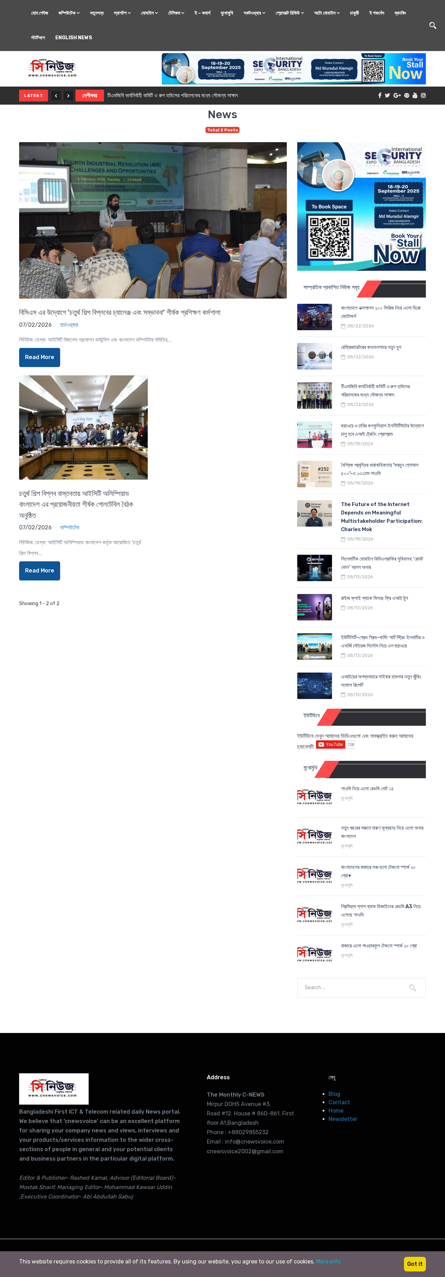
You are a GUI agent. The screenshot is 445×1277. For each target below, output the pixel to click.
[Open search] (433, 25)
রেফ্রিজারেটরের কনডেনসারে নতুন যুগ (371, 347)
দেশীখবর (89, 95)
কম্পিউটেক (67, 13)
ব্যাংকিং (400, 13)
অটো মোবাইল (325, 13)
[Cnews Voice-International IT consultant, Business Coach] (54, 1089)
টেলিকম (174, 13)
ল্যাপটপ (121, 13)
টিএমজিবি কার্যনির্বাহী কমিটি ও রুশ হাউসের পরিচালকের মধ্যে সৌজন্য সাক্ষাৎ (172, 95)
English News (73, 38)
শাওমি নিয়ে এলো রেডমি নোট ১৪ (367, 789)
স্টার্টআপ (38, 38)
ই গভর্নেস (377, 13)
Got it (415, 1264)
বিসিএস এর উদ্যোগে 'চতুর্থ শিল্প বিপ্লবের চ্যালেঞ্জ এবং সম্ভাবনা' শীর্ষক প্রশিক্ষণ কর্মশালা (119, 312)
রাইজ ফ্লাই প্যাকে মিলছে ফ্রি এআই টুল (374, 598)
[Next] (68, 95)
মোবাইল (148, 13)
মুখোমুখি (227, 13)
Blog (334, 1094)
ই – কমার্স (202, 13)
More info (328, 1261)
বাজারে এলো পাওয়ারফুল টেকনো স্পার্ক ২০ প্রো (379, 946)
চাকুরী (354, 13)
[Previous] (55, 95)
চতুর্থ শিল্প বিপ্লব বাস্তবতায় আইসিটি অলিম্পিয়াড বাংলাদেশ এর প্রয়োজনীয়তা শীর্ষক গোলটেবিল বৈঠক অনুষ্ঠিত (76, 504)
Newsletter (343, 1119)
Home (336, 1110)
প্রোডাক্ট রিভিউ (288, 13)
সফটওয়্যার (253, 13)
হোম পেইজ (39, 13)
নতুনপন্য (97, 13)
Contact (339, 1102)
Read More (39, 357)
